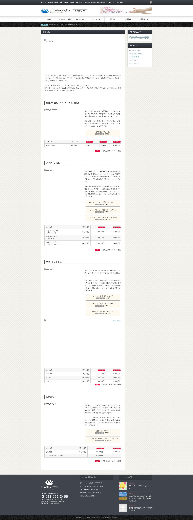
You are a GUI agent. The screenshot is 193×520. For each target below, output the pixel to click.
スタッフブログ (134, 60)
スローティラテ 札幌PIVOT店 (94, 517)
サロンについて (81, 19)
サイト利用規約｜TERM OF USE (89, 489)
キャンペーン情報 (65, 19)
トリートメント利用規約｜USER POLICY (91, 483)
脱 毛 (112, 19)
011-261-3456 (57, 496)
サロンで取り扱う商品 (136, 53)
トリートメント (96, 19)
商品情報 (128, 19)
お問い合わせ (144, 19)
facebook (151, 2)
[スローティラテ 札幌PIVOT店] (65, 13)
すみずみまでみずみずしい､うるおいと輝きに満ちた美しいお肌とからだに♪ (140, 498)
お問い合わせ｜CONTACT (87, 495)
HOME (49, 19)
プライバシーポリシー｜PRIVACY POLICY (91, 486)
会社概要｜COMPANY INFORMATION (90, 492)
